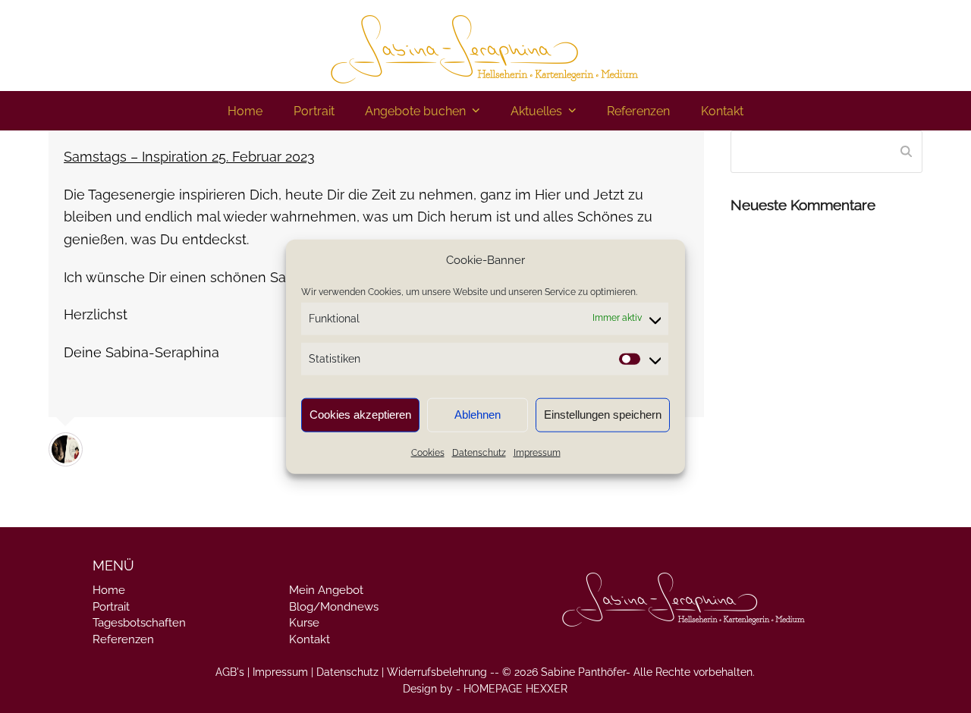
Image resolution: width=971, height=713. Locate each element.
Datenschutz (479, 453)
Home (109, 590)
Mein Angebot (326, 590)
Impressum (537, 453)
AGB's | (232, 672)
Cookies (428, 453)
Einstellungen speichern (602, 414)
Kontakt (309, 639)
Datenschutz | (350, 672)
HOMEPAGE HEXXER (515, 689)
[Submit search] (906, 151)
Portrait (111, 607)
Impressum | (283, 672)
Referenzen (123, 639)
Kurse (304, 623)
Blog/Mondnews (334, 607)
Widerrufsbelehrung (437, 672)
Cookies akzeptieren (360, 414)
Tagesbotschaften (139, 623)
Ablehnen (477, 414)
